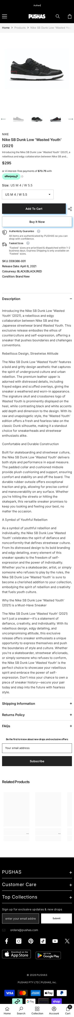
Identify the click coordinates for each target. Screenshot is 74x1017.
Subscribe (37, 549)
